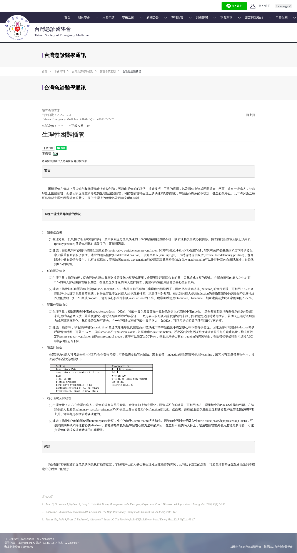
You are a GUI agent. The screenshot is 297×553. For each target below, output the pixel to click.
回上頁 (250, 115)
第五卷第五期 (108, 71)
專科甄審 (177, 17)
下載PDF (48, 148)
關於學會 (84, 17)
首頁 (67, 17)
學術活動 (128, 17)
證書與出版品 (254, 17)
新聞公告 (153, 17)
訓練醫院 (202, 17)
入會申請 (108, 17)
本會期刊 (226, 17)
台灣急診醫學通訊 (82, 71)
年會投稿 (281, 17)
